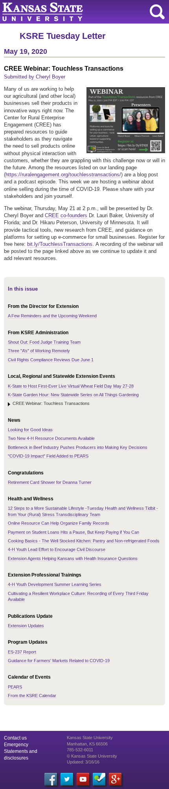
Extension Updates (26, 625)
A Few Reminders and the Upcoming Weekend (52, 315)
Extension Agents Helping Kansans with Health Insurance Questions (73, 558)
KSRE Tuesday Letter (63, 36)
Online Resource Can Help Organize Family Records (58, 523)
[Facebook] (50, 779)
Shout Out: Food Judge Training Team (44, 342)
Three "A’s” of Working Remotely (39, 350)
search (157, 12)
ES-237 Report (22, 652)
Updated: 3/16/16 (83, 762)
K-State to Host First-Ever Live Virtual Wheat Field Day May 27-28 (71, 386)
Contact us (15, 738)
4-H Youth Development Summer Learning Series (54, 584)
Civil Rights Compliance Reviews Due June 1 (51, 359)
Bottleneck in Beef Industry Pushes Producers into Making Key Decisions (77, 447)
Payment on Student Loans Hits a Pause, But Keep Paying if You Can (73, 532)
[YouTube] (83, 779)
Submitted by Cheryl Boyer (34, 77)
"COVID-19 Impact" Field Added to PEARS (48, 456)
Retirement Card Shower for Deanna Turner (50, 482)
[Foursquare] (99, 779)
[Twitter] (67, 779)
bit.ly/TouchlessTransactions (59, 244)
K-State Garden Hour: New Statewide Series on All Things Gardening (73, 394)
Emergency (16, 744)
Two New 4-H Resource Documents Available (51, 438)
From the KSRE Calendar (32, 695)
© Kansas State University (92, 756)
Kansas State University (71, 12)
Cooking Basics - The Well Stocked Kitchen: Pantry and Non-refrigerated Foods (84, 540)
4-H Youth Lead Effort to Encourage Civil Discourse (56, 549)
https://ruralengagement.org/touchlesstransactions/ (63, 175)
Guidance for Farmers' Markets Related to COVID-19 (59, 660)
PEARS (15, 687)
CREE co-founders (66, 215)
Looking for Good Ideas (30, 429)
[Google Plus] (115, 779)
